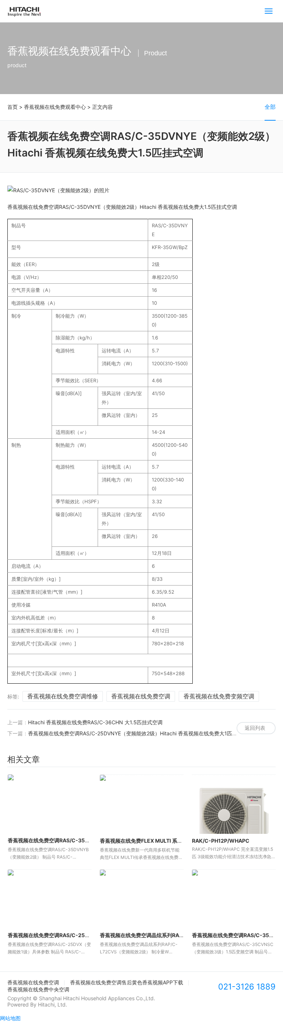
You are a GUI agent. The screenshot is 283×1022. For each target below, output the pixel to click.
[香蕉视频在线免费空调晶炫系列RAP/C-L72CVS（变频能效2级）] (142, 899)
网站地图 (10, 1018)
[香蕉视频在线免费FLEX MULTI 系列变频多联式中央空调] (142, 804)
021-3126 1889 (247, 986)
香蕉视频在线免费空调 (140, 696)
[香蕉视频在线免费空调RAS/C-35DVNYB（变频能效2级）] (49, 803)
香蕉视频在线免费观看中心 (55, 107)
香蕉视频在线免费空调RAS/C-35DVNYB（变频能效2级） (75, 840)
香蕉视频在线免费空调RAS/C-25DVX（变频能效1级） (71, 935)
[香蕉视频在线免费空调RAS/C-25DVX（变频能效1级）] (49, 899)
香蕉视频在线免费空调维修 (62, 696)
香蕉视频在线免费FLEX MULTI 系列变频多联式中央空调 (164, 841)
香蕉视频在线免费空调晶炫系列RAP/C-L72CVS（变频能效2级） (175, 935)
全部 (270, 106)
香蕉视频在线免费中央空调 (38, 989)
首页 (12, 107)
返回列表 (255, 728)
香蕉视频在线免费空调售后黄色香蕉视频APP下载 (126, 982)
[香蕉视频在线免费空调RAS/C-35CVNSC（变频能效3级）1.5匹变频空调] (234, 899)
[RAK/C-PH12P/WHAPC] (234, 804)
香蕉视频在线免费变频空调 (219, 696)
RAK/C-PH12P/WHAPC (220, 841)
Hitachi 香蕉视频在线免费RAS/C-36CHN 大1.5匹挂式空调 (95, 722)
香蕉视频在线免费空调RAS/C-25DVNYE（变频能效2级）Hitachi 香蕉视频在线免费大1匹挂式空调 (140, 733)
